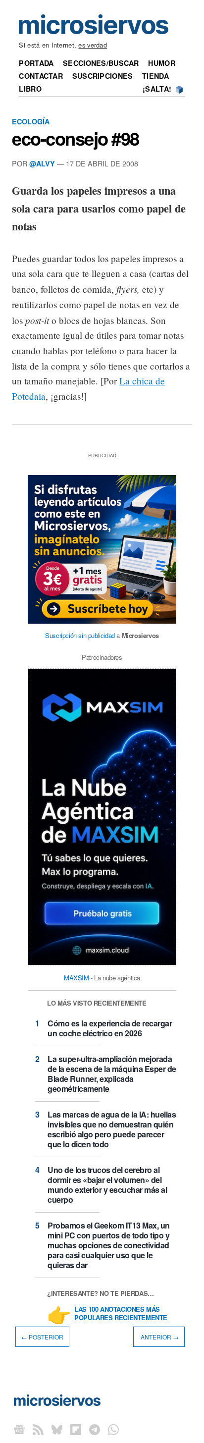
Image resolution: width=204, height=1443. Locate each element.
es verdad (92, 45)
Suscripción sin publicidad (80, 635)
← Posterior (42, 1337)
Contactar (41, 76)
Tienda (155, 76)
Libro (30, 89)
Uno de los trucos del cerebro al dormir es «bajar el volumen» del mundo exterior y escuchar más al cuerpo (107, 1184)
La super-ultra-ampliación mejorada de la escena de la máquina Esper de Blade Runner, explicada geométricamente (112, 1073)
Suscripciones (102, 76)
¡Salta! (157, 89)
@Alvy (42, 163)
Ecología (31, 121)
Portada (36, 63)
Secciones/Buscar (101, 63)
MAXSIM (76, 977)
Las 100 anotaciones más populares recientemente (120, 1313)
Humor (161, 63)
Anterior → (159, 1337)
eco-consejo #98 (75, 138)
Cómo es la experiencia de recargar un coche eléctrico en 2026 (110, 1028)
